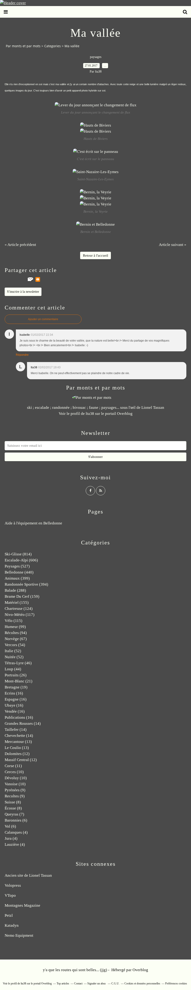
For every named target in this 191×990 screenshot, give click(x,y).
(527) (17, 566)
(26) (16, 675)
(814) (18, 554)
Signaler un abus (96, 983)
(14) (23, 723)
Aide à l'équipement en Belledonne (33, 523)
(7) (14, 814)
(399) (17, 578)
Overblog (140, 970)
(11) (13, 766)
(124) (19, 608)
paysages (95, 57)
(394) (26, 584)
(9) (15, 790)
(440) (19, 572)
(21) (18, 681)
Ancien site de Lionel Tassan (28, 875)
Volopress (13, 885)
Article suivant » (172, 244)
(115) (13, 620)
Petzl (9, 915)
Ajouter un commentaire (43, 319)
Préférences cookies (176, 983)
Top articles (63, 983)
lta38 (90, 413)
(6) (16, 820)
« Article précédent (20, 244)
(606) (21, 560)
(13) (18, 741)
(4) (16, 832)
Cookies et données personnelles (142, 983)
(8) (13, 802)
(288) (15, 590)
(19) (16, 687)
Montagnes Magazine (22, 905)
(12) (17, 754)
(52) (13, 651)
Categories (52, 46)
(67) (16, 639)
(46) (18, 663)
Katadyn (12, 925)
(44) (13, 669)
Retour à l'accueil (95, 255)
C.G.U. (115, 983)
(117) (19, 614)
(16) (14, 693)
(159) (22, 596)
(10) (14, 772)
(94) (16, 633)
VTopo (10, 895)
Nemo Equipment (19, 935)
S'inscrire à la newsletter (23, 291)
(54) (15, 645)
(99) (15, 626)
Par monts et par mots (23, 46)
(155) (17, 602)
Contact (78, 983)
